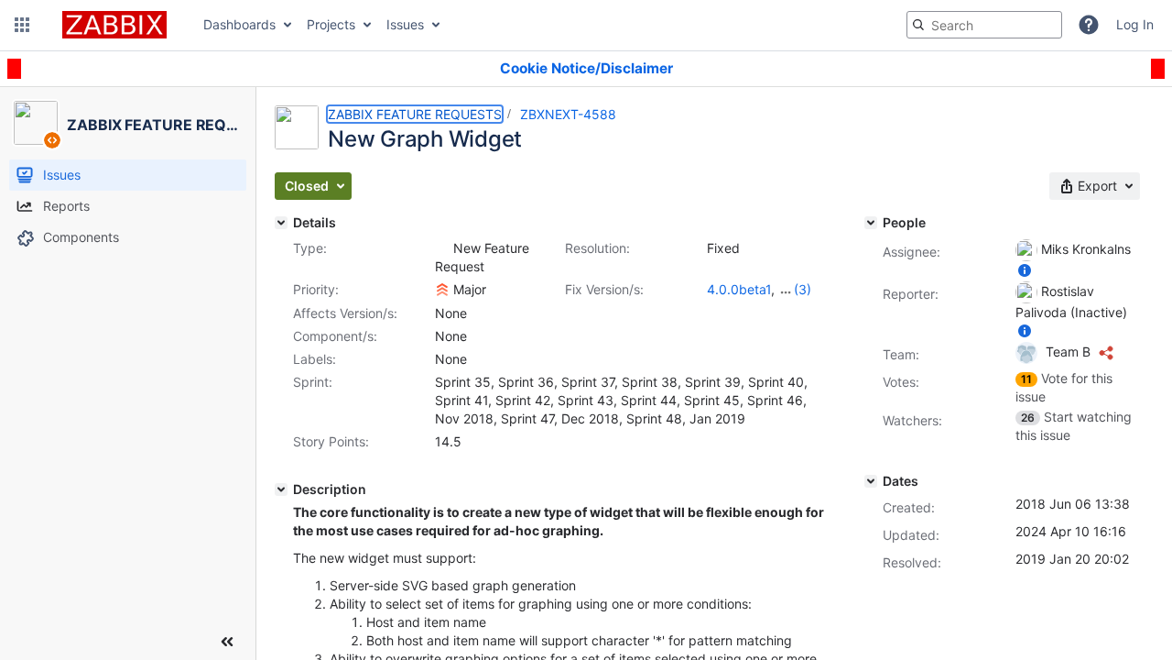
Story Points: (331, 441)
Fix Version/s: (604, 289)
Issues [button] (405, 24)
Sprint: (312, 382)
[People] (870, 222)
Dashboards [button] (239, 24)
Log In (1135, 24)
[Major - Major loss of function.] (442, 289)
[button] (22, 24)
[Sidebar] (227, 641)
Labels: (314, 359)
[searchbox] (984, 25)
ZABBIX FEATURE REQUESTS (415, 114)
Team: (901, 354)
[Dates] (870, 481)
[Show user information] (1024, 270)
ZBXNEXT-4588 (568, 114)
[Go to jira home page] (114, 24)
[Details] (281, 222)
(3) (802, 289)
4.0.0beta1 (739, 289)
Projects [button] (331, 24)
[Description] (281, 489)
